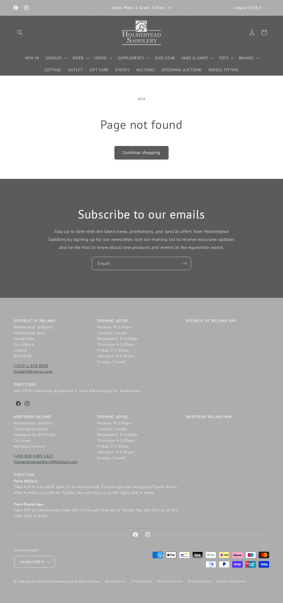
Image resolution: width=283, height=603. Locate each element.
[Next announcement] (191, 7)
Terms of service (169, 581)
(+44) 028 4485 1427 (33, 455)
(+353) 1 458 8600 (31, 365)
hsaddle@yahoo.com (33, 371)
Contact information (231, 581)
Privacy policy (141, 581)
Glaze (96, 581)
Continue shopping (141, 152)
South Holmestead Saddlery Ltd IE (52, 581)
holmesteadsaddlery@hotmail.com (46, 461)
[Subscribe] (185, 263)
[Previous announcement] (92, 7)
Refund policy (116, 581)
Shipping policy (199, 581)
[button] (20, 32)
